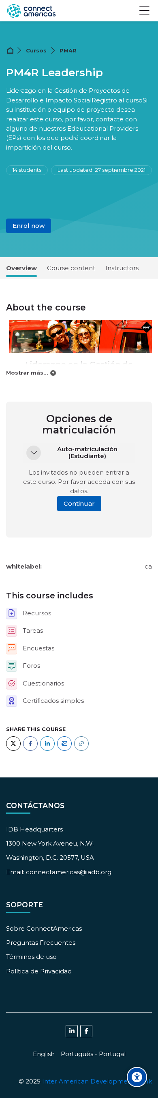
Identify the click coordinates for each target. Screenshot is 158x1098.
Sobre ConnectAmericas (44, 928)
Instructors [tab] (122, 268)
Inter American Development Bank (97, 1081)
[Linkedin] (72, 1031)
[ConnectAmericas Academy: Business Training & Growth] (31, 11)
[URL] (81, 743)
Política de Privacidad (39, 971)
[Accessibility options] (137, 1077)
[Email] (64, 743)
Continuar (79, 503)
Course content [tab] (71, 268)
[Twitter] (13, 743)
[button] (33, 453)
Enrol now (29, 225)
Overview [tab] (21, 268)
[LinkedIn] (47, 743)
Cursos (36, 51)
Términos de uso (31, 956)
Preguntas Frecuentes (40, 942)
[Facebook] (30, 743)
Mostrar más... (27, 373)
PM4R (68, 51)
